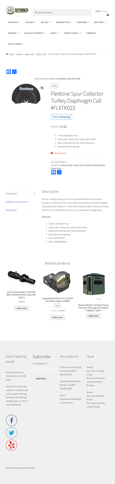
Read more (93, 316)
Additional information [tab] (17, 201)
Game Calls (29, 54)
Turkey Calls (41, 54)
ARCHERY (99, 22)
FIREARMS (82, 22)
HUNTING (13, 22)
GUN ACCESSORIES (33, 33)
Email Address (40, 363)
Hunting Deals (98, 165)
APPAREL (12, 33)
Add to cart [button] (22, 308)
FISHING (29, 22)
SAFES (53, 33)
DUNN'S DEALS (71, 33)
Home (11, 54)
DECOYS (45, 22)
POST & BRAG (15, 43)
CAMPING (91, 33)
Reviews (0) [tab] (11, 210)
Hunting (19, 54)
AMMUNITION (63, 22)
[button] (42, 88)
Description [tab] (11, 193)
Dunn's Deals (67, 165)
